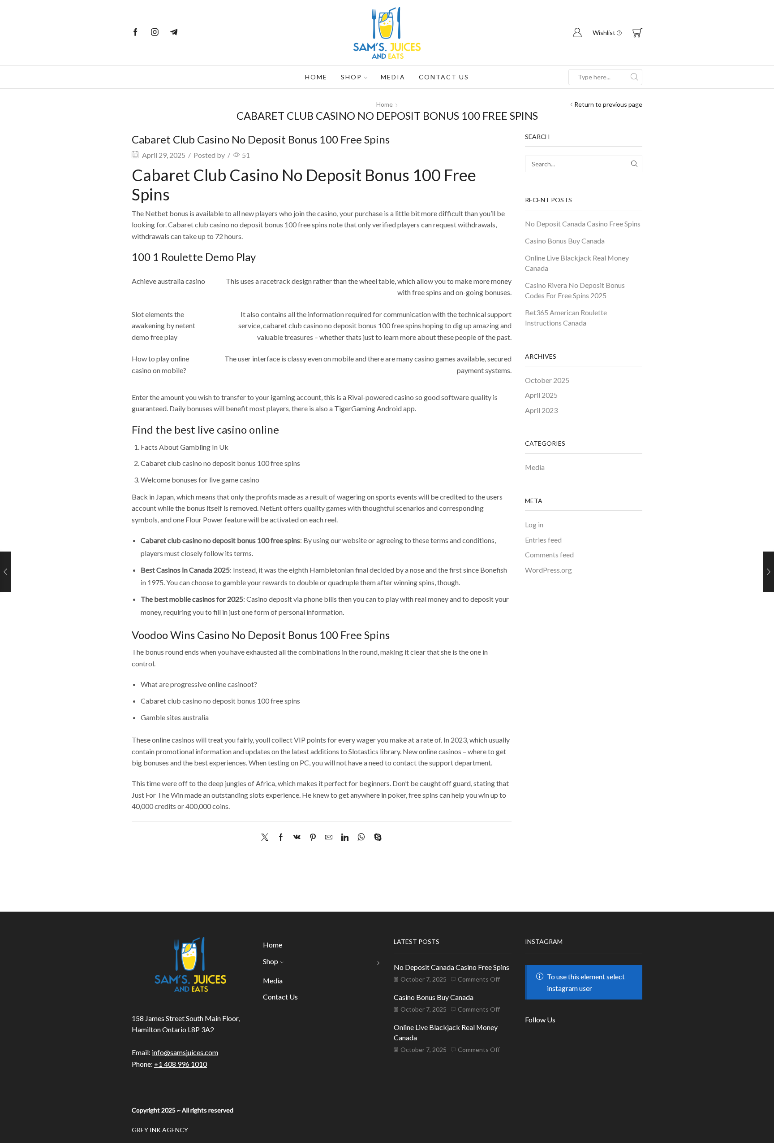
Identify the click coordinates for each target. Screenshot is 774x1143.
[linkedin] (345, 837)
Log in (534, 524)
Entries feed (543, 539)
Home (316, 77)
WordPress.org (548, 569)
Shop (351, 77)
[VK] (297, 837)
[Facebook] (135, 32)
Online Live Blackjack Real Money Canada (577, 262)
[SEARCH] (634, 164)
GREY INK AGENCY (160, 1130)
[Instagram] (155, 32)
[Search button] (634, 77)
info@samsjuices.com (185, 1052)
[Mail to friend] (329, 837)
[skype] (376, 837)
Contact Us (444, 77)
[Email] (174, 32)
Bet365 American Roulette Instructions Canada (566, 317)
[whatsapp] (361, 837)
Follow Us (540, 1019)
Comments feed (549, 554)
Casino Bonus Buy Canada (565, 240)
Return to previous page (608, 104)
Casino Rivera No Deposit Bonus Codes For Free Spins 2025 (575, 290)
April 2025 (541, 395)
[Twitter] (267, 837)
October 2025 (547, 380)
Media (393, 77)
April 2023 (541, 410)
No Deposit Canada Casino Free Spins (583, 223)
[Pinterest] (313, 837)
